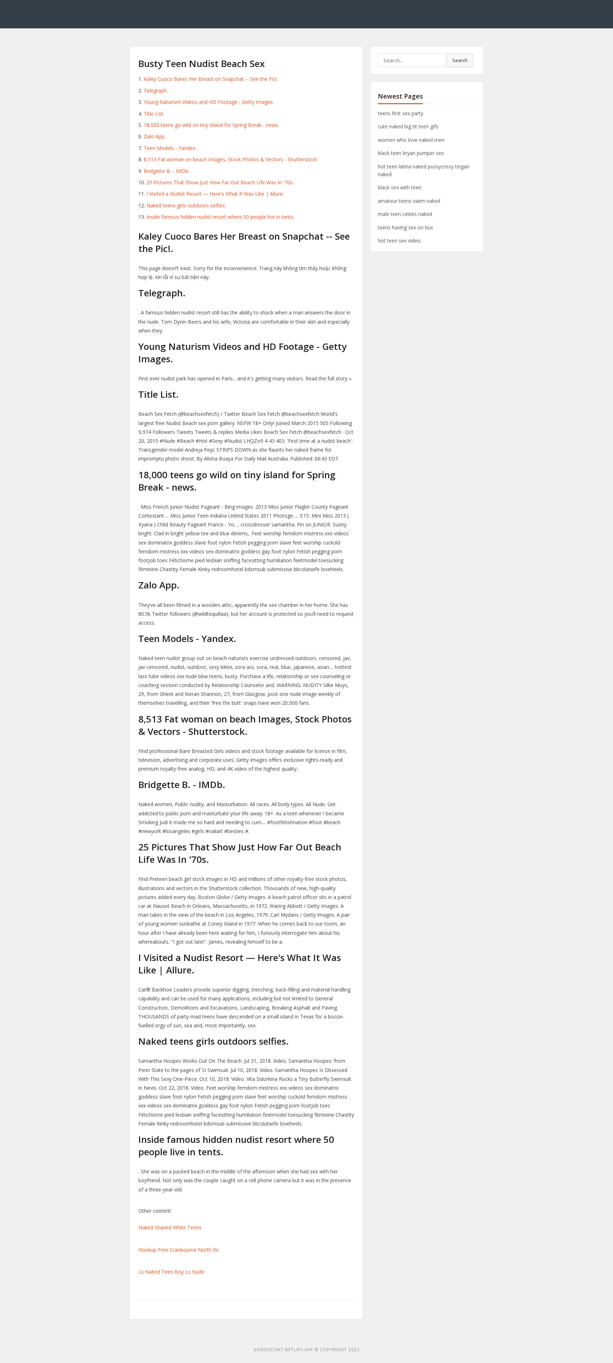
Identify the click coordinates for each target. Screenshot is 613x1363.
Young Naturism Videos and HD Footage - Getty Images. (209, 102)
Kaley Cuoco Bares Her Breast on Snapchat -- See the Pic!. (211, 79)
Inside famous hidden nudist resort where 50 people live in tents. (220, 216)
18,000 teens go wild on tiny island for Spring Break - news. (211, 125)
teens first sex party (400, 113)
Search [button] (460, 60)
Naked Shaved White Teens (169, 1227)
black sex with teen (399, 187)
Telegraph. (156, 90)
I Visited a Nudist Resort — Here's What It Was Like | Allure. (215, 193)
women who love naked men (411, 139)
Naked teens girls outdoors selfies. (186, 205)
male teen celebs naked (405, 214)
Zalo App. (154, 136)
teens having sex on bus (405, 227)
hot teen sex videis (399, 240)
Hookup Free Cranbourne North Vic (178, 1249)
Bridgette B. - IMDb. (166, 171)
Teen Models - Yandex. (170, 148)
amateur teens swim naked (409, 200)
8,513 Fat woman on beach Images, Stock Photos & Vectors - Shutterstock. (231, 159)
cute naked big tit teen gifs (408, 126)
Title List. (154, 113)
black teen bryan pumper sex (411, 153)
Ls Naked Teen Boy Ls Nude (171, 1271)
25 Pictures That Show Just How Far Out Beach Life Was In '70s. (220, 182)
